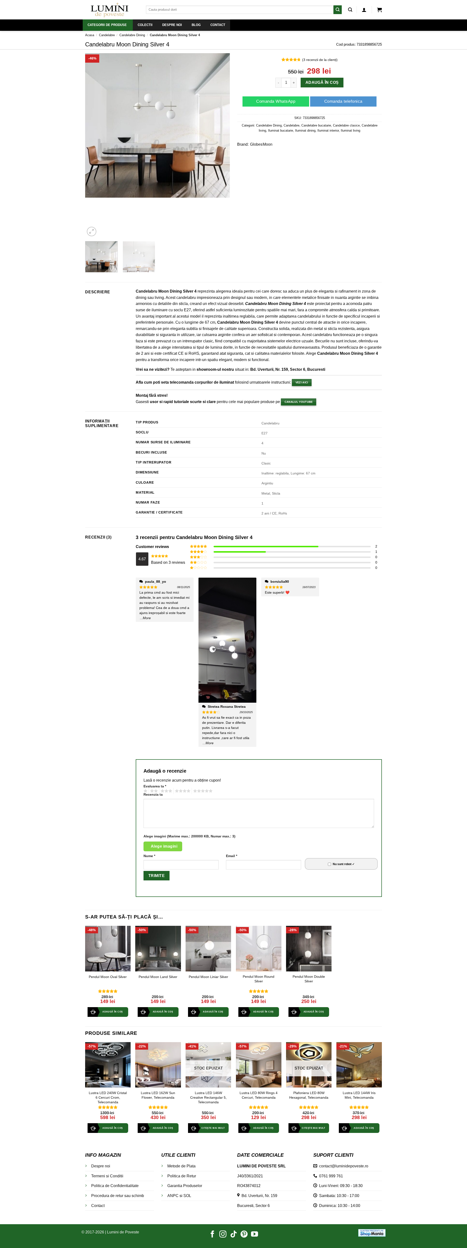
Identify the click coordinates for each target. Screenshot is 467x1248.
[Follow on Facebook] (212, 1235)
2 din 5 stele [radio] (153, 791)
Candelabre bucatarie (316, 125)
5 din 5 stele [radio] (202, 791)
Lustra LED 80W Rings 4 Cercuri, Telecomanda (259, 1095)
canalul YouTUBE (299, 401)
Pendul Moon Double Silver (309, 979)
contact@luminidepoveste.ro (342, 1166)
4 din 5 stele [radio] (181, 791)
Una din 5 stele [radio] (144, 791)
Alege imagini (164, 846)
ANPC (173, 1196)
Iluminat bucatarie (280, 130)
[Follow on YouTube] (254, 1235)
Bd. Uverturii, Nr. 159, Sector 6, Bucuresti (287, 369)
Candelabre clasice (346, 125)
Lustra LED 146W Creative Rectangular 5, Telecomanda (208, 1097)
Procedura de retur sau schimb (117, 1196)
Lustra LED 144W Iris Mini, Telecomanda (359, 1095)
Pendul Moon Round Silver (258, 979)
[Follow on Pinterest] (244, 1235)
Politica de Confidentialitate (115, 1186)
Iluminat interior (328, 130)
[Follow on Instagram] (222, 1235)
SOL (187, 1196)
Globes (256, 144)
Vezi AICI (302, 382)
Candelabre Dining (132, 35)
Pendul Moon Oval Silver (108, 977)
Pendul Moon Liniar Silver (208, 977)
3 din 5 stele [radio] (165, 791)
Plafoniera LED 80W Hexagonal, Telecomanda (308, 1095)
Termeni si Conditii (107, 1176)
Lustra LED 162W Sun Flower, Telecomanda (158, 1095)
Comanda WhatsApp (275, 101)
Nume (149, 856)
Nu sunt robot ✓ (344, 864)
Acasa (89, 35)
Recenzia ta (153, 794)
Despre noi (100, 1166)
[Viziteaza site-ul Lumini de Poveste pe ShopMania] (372, 1233)
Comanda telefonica (343, 101)
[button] (364, 9)
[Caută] (350, 10)
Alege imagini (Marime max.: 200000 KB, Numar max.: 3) (189, 836)
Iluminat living (350, 130)
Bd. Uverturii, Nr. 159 (258, 1196)
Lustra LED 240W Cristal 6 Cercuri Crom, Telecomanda (108, 1097)
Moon (267, 144)
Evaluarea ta (155, 786)
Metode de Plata (181, 1166)
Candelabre (107, 35)
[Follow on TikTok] (233, 1235)
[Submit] (337, 9)
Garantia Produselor (184, 1186)
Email (231, 856)
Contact (98, 1206)
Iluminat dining (305, 130)
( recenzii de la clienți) (320, 60)
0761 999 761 (330, 1176)
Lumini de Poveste (123, 1232)
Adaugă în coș (322, 83)
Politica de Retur (181, 1176)
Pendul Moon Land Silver (158, 977)
